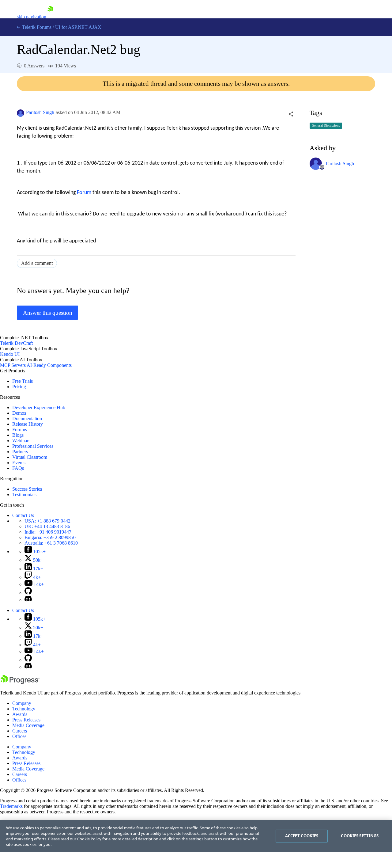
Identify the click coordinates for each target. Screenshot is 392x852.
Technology (23, 708)
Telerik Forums (36, 27)
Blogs (18, 435)
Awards (19, 714)
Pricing (19, 386)
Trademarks (11, 806)
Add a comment (37, 263)
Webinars (21, 440)
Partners (20, 451)
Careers (19, 730)
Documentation (27, 418)
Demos (19, 413)
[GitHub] (28, 592)
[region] (196, 836)
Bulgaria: (50, 537)
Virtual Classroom (29, 457)
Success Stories (27, 489)
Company (21, 703)
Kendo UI (10, 354)
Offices (19, 736)
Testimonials (24, 494)
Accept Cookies (301, 836)
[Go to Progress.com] (20, 682)
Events (18, 462)
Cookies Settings (360, 836)
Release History (27, 424)
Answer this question (47, 313)
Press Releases (26, 719)
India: (47, 531)
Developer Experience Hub (38, 407)
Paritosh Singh (40, 112)
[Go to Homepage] (50, 16)
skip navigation (31, 16)
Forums (19, 429)
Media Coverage (28, 725)
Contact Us (23, 515)
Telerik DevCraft (16, 343)
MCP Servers (13, 365)
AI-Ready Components (49, 365)
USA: (47, 520)
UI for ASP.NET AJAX (78, 27)
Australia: (51, 543)
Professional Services (32, 446)
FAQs (18, 468)
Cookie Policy (89, 839)
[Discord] (28, 600)
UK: (47, 526)
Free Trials (22, 381)
